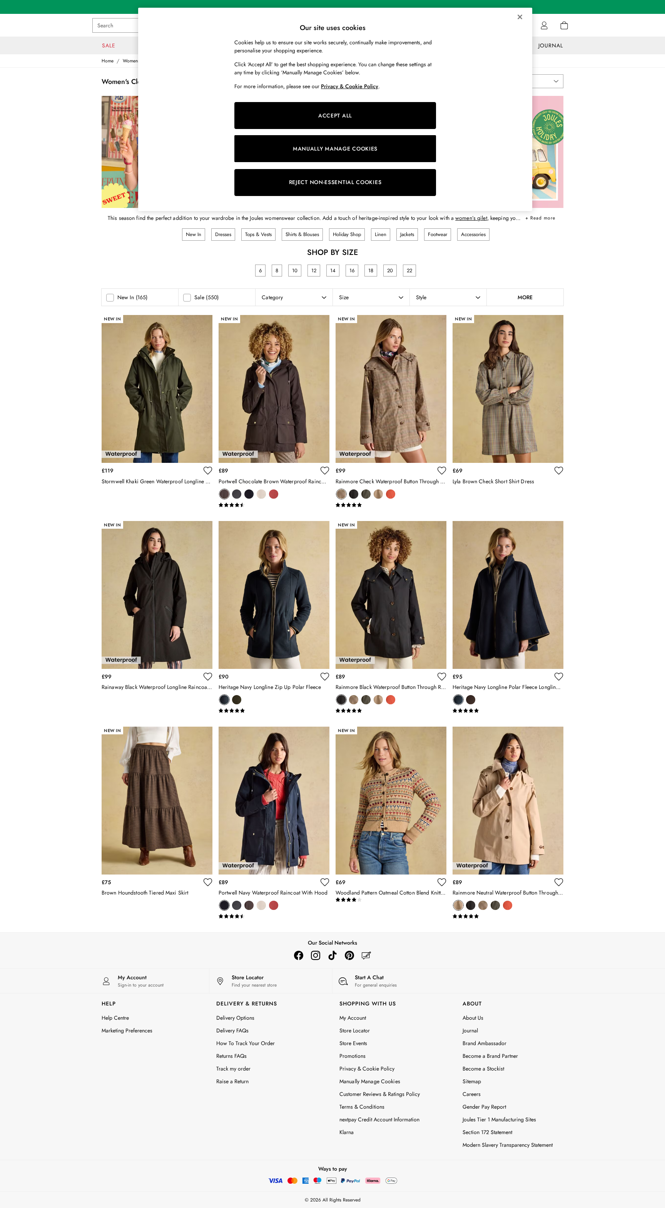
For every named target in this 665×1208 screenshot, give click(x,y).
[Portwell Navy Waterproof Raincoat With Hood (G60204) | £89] (274, 801)
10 (294, 270)
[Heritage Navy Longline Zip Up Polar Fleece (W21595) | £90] (274, 595)
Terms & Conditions (361, 1107)
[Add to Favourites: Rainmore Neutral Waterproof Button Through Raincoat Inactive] (558, 882)
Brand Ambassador (484, 1043)
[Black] (236, 494)
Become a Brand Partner (490, 1056)
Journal (470, 1030)
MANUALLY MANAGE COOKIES (335, 148)
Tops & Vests (258, 234)
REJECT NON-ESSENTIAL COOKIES (335, 182)
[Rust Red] (273, 494)
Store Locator (354, 1030)
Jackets (407, 234)
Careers (472, 1094)
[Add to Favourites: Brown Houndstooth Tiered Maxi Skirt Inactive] (207, 882)
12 (313, 270)
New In (193, 234)
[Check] (341, 494)
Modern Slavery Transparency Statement (508, 1145)
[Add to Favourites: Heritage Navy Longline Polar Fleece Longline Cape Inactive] (558, 676)
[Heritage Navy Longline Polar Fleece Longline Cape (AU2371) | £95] (508, 595)
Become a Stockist (483, 1068)
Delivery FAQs (232, 1030)
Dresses (223, 234)
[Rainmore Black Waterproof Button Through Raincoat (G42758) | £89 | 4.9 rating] (391, 711)
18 (370, 270)
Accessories (473, 234)
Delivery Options (235, 1018)
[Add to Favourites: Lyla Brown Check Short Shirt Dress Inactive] (558, 470)
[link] (544, 25)
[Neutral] (261, 494)
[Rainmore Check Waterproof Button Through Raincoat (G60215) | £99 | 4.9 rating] (391, 505)
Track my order (233, 1068)
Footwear (437, 234)
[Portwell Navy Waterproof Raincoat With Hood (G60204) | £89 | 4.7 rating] (274, 916)
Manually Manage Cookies (369, 1081)
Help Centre (115, 1018)
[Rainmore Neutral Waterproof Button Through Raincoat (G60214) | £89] (508, 801)
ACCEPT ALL (335, 115)
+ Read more (540, 216)
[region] (335, 109)
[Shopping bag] (564, 25)
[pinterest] (349, 955)
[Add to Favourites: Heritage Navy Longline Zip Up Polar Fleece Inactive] (324, 676)
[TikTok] (332, 955)
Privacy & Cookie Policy (366, 1068)
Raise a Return (232, 1081)
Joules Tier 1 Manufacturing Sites (499, 1119)
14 (333, 270)
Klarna (346, 1132)
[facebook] (298, 955)
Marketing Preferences (127, 1030)
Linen (380, 234)
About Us (473, 1018)
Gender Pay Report (484, 1107)
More (525, 297)
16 (351, 270)
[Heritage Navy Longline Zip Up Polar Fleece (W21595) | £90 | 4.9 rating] (274, 711)
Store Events (353, 1043)
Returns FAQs (231, 1056)
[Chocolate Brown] (224, 494)
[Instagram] (315, 955)
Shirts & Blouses (302, 234)
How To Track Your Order (245, 1043)
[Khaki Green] (366, 494)
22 (409, 270)
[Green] (236, 699)
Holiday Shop (347, 234)
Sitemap (472, 1081)
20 (390, 270)
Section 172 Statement (487, 1132)
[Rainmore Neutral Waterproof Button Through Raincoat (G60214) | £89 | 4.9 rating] (508, 916)
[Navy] (249, 494)
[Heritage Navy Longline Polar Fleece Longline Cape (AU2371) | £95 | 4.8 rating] (508, 711)
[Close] (519, 16)
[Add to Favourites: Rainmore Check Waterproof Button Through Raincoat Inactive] (441, 470)
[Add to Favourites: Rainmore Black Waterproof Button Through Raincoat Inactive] (441, 676)
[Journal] (366, 955)
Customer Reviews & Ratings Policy (379, 1094)
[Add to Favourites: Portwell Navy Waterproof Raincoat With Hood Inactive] (324, 882)
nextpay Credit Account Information (379, 1119)
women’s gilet (471, 218)
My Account (352, 1018)
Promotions (352, 1056)
